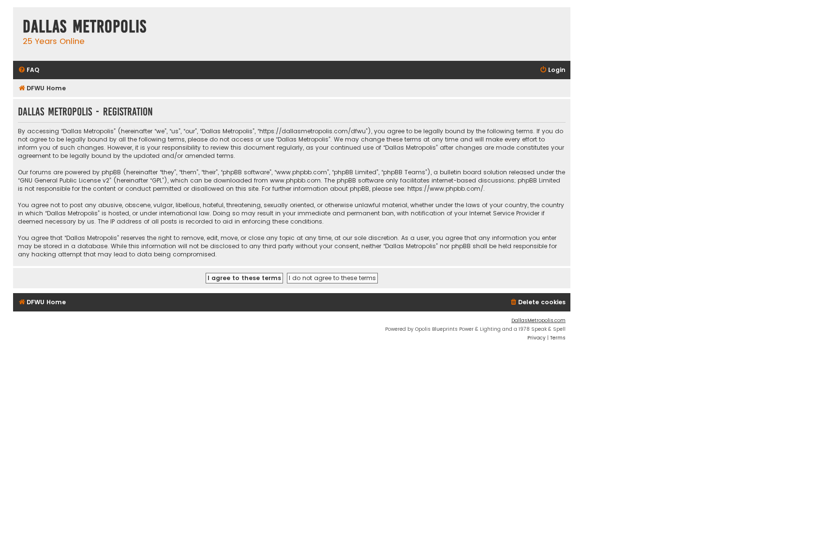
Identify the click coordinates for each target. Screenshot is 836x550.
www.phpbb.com (295, 180)
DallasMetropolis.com (538, 320)
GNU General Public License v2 (64, 180)
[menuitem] (28, 70)
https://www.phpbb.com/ (445, 188)
